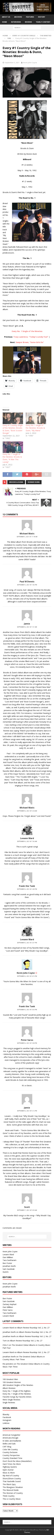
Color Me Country (10, 1449)
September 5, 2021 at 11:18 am (27, 537)
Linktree (6, 1423)
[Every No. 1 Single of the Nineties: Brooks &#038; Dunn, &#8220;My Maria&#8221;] (36, 418)
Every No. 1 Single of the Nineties (27, 331)
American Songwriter (11, 1435)
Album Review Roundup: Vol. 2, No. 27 (33, 1327)
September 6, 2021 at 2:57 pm (27, 943)
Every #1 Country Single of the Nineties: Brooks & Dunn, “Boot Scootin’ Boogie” (13, 429)
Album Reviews (9, 1388)
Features (30, 17)
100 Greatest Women (12, 1382)
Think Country (8, 1496)
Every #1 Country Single (23, 35)
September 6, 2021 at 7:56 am (27, 841)
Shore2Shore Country (12, 1478)
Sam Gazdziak (9, 1269)
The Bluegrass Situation (13, 1487)
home (4, 22)
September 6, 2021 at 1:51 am (27, 627)
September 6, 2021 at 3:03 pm (27, 1010)
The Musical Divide (11, 1490)
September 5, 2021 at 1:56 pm (27, 585)
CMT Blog (7, 1446)
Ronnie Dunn (34, 482)
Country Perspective (11, 1455)
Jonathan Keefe (9, 1266)
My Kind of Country (11, 1475)
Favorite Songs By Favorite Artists (17, 1397)
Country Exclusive (10, 1452)
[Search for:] (27, 27)
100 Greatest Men (10, 1379)
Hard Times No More (12, 1464)
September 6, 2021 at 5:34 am (27, 811)
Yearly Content (43, 22)
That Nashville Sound (12, 1481)
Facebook (7, 1417)
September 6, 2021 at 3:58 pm (27, 1043)
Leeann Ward (27, 838)
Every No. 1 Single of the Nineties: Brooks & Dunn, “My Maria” (35, 428)
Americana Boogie (10, 1438)
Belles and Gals (9, 1443)
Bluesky (6, 1414)
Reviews (28, 22)
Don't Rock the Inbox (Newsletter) (17, 1461)
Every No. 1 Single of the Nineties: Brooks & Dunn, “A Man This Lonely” (12, 458)
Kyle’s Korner (8, 1470)
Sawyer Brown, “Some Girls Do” (30, 342)
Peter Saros (8, 1310)
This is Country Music (12, 1499)
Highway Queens (10, 1467)
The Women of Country (13, 1493)
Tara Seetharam (9, 1260)
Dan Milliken (8, 1257)
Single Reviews (9, 1402)
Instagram (7, 1420)
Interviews (16, 22)
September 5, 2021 (12, 62)
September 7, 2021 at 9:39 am (27, 1210)
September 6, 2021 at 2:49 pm (27, 889)
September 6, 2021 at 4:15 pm (27, 976)
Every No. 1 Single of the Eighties (17, 1391)
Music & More (9, 1472)
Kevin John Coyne (30, 62)
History (41, 17)
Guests (6, 1272)
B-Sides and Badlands (12, 1441)
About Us (6, 17)
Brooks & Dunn (16, 482)
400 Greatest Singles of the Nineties (18, 1385)
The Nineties (45, 35)
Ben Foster (7, 1263)
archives (18, 17)
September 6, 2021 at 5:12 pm (27, 1111)
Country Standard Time (12, 1458)
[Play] (27, 360)
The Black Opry (9, 1484)
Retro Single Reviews (11, 1399)
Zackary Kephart (10, 1304)
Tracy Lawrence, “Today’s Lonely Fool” (30, 337)
